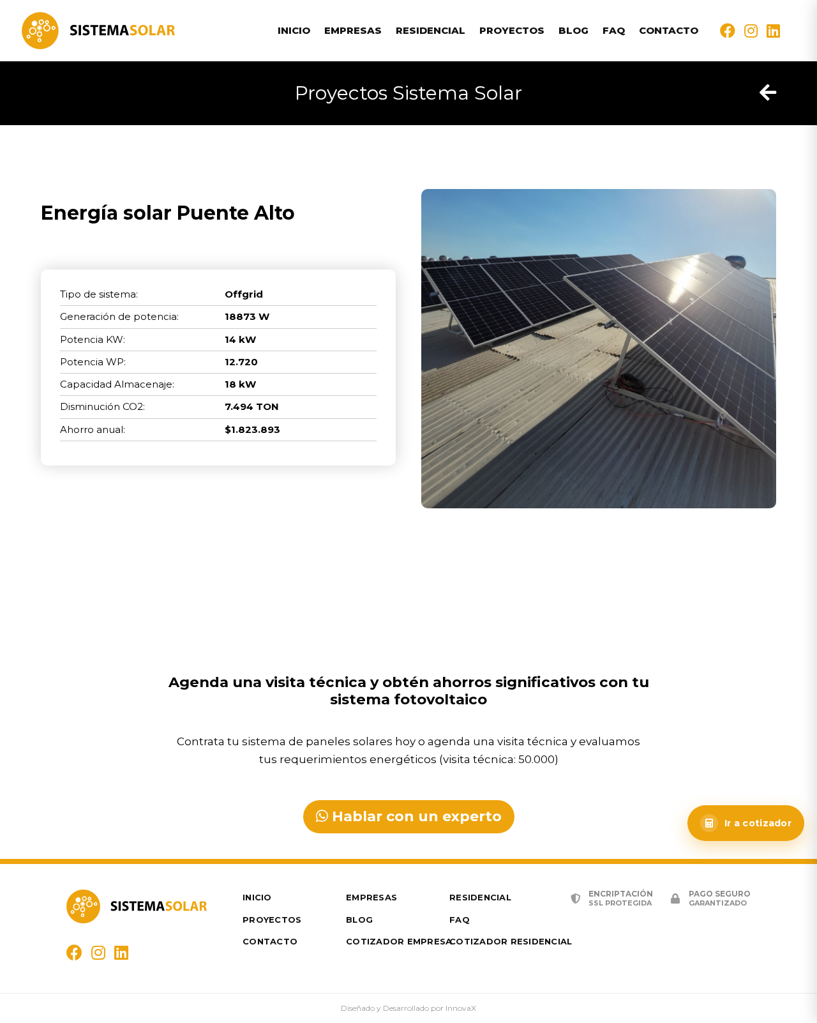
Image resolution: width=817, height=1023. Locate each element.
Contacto (668, 30)
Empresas (353, 30)
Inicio (294, 30)
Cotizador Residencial (510, 941)
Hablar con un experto (415, 816)
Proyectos (511, 30)
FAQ (614, 30)
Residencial (430, 30)
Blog (573, 30)
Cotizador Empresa (399, 941)
